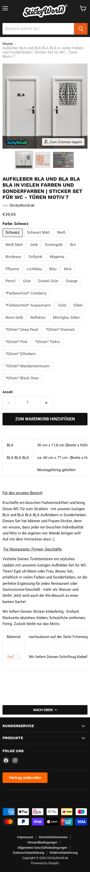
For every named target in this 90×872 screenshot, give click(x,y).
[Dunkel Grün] (49, 286)
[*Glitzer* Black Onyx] (22, 384)
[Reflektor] (39, 323)
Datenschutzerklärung (28, 852)
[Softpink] (36, 262)
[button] (24, 159)
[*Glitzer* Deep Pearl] (22, 335)
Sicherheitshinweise (53, 837)
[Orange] (72, 286)
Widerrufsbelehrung (64, 852)
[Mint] (68, 274)
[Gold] (62, 311)
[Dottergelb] (54, 250)
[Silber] (78, 311)
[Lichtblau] (35, 274)
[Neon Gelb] (15, 323)
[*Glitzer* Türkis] (48, 347)
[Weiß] (62, 238)
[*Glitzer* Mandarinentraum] (28, 372)
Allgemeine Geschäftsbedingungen (42, 847)
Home (7, 44)
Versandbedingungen (42, 842)
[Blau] (53, 274)
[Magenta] (58, 262)
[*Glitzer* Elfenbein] (21, 359)
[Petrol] (11, 286)
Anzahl (7, 392)
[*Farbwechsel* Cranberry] (26, 299)
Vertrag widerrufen (25, 777)
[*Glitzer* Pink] (17, 347)
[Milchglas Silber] (67, 323)
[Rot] (73, 250)
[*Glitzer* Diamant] (61, 335)
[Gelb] (34, 250)
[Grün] (27, 286)
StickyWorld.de (22, 205)
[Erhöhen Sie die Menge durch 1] (46, 402)
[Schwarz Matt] (39, 238)
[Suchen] (81, 29)
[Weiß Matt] (14, 250)
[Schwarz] (13, 238)
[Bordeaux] (14, 262)
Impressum (25, 837)
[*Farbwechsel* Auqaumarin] (28, 311)
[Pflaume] (13, 274)
